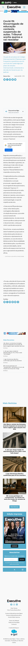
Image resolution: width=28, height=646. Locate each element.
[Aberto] (24, 7)
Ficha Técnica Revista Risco (14, 610)
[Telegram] (18, 302)
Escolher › (8, 150)
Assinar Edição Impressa (14, 617)
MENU (15, 2)
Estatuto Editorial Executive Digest (14, 613)
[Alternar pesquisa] (3, 7)
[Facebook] (4, 79)
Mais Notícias (14, 506)
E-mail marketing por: (14, 627)
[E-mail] (15, 79)
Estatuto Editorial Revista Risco (14, 615)
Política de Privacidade (14, 622)
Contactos (14, 624)
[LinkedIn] (10, 79)
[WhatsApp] (12, 79)
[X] (7, 79)
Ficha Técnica (14, 608)
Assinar (14, 546)
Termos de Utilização (14, 620)
